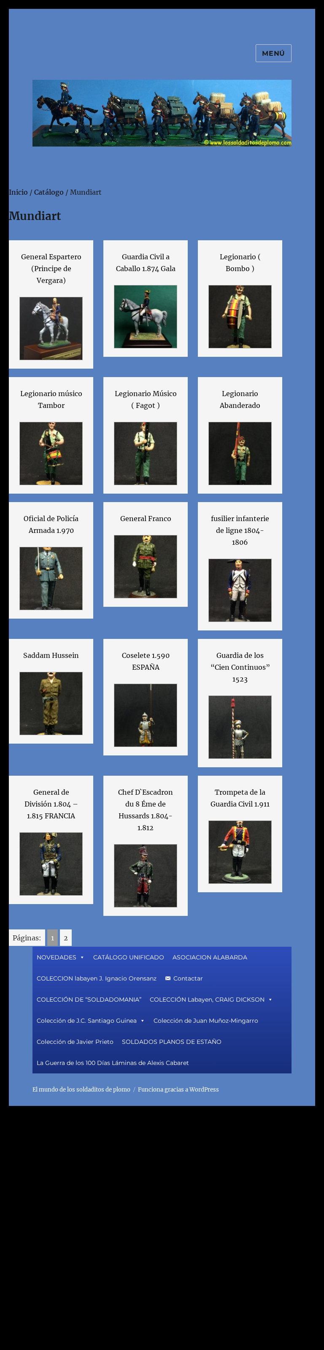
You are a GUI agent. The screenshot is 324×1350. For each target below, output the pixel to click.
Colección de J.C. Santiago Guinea (87, 1020)
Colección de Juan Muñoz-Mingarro (206, 1020)
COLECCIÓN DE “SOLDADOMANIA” (89, 999)
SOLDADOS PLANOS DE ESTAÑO (171, 1042)
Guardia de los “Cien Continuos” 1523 (240, 667)
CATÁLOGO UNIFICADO (128, 957)
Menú (273, 53)
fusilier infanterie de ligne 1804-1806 (240, 530)
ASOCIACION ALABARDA (210, 957)
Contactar (188, 978)
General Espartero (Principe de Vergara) (51, 269)
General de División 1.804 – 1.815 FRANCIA (51, 804)
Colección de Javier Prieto (75, 1042)
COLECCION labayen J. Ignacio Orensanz (97, 978)
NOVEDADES (56, 957)
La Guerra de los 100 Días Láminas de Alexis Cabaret (113, 1063)
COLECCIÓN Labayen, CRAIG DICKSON (207, 999)
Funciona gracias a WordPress (178, 1089)
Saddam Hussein (51, 655)
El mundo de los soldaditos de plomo (81, 1089)
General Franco (145, 518)
